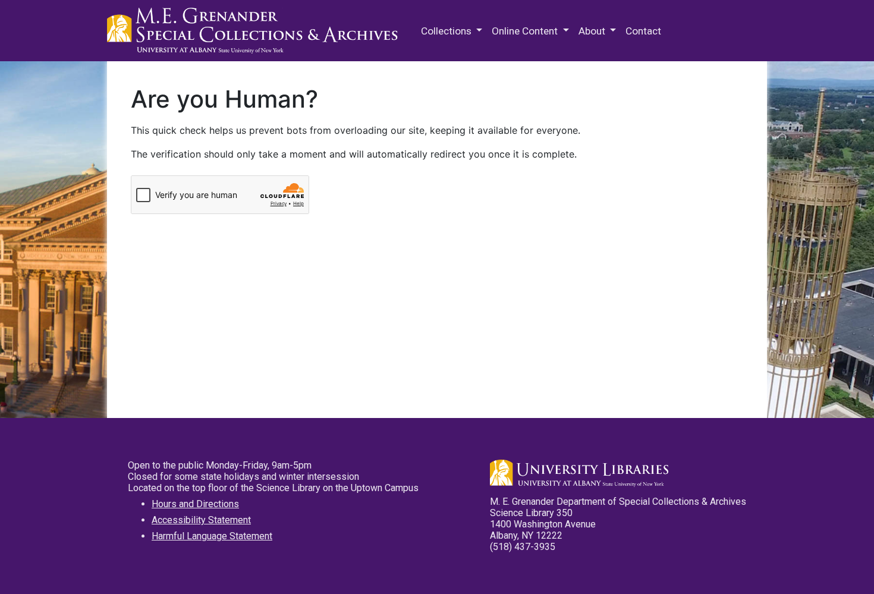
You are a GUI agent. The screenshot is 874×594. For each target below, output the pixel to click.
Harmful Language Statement (212, 536)
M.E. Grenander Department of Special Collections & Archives (255, 31)
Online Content (526, 31)
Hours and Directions (195, 504)
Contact (643, 31)
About (593, 31)
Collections (447, 31)
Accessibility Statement (201, 520)
